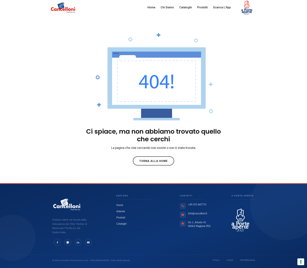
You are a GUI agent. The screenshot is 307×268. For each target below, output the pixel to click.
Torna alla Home (153, 161)
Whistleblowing (247, 260)
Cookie (230, 260)
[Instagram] (67, 242)
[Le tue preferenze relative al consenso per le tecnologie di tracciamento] (300, 261)
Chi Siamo (167, 7)
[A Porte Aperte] (240, 219)
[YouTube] (88, 242)
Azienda (120, 211)
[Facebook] (57, 242)
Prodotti (202, 7)
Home (151, 7)
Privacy (216, 260)
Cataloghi (185, 7)
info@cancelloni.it (197, 213)
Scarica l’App (222, 7)
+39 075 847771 (197, 204)
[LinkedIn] (78, 242)
